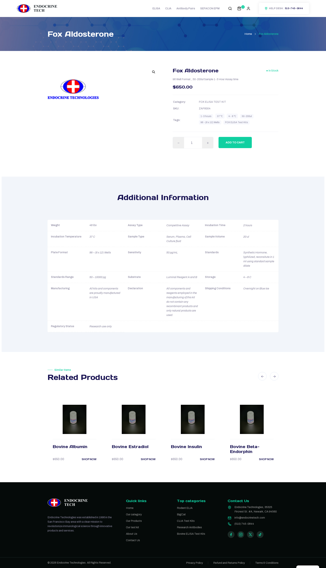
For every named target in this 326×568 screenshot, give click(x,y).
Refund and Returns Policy (229, 562)
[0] (239, 8)
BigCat (181, 514)
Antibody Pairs (185, 8)
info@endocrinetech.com (249, 517)
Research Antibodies (189, 527)
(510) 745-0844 (244, 523)
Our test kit (132, 527)
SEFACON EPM (210, 8)
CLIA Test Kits (186, 520)
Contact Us (133, 540)
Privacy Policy (194, 562)
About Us (131, 533)
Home (248, 33)
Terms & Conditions (266, 562)
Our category (134, 514)
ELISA (156, 8)
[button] (154, 72)
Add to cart (235, 142)
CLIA (168, 8)
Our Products (134, 520)
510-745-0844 (294, 8)
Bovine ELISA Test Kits (191, 533)
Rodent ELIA (185, 508)
